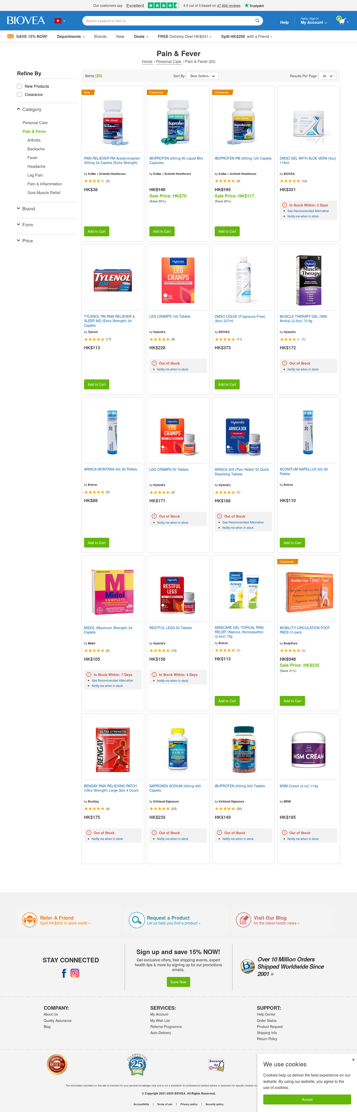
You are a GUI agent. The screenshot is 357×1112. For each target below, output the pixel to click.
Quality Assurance (58, 1020)
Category (32, 109)
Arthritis (34, 140)
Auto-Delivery (160, 1032)
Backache (36, 149)
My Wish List (160, 1020)
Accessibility (141, 1104)
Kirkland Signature (166, 801)
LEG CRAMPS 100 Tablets (169, 316)
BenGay (93, 801)
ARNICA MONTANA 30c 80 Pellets (110, 469)
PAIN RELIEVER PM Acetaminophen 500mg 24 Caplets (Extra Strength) (112, 160)
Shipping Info (267, 1032)
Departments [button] (69, 36)
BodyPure (291, 643)
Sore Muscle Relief (43, 192)
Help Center (266, 1014)
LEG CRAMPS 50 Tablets (168, 469)
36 (324, 75)
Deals (139, 36)
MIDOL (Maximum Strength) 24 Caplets (108, 629)
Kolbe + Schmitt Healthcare (107, 173)
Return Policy (267, 1038)
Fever (32, 157)
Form (27, 224)
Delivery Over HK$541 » (185, 36)
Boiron (92, 484)
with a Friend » (246, 36)
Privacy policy (189, 1104)
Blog (47, 1026)
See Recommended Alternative (308, 211)
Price (27, 240)
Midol (91, 643)
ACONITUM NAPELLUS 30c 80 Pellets (304, 471)
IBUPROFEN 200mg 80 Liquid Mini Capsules (176, 160)
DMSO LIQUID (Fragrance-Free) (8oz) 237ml (240, 318)
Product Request (270, 1026)
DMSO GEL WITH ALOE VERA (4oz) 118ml (308, 160)
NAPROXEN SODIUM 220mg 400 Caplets (175, 788)
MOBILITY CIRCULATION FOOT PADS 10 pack (305, 629)
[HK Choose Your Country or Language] (60, 20)
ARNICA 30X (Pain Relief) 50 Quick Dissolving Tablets (242, 471)
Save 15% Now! (31, 36)
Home (147, 61)
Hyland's (159, 332)
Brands (100, 36)
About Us (51, 1014)
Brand (28, 208)
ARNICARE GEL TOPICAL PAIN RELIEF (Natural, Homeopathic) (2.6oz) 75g (239, 632)
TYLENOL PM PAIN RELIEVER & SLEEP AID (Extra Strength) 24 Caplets (109, 320)
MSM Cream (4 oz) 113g (299, 786)
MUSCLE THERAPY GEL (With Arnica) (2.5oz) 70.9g (303, 318)
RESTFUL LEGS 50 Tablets (170, 627)
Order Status (267, 1020)
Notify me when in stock (303, 216)
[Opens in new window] (64, 973)
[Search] (257, 21)
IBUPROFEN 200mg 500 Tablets (240, 786)
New (120, 36)
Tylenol (93, 332)
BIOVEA (289, 173)
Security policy (215, 1104)
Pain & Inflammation (44, 184)
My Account (159, 1014)
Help (284, 22)
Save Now (178, 981)
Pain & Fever (34, 131)
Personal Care (169, 61)
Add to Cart (96, 231)
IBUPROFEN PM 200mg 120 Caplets (243, 158)
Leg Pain (35, 175)
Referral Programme (166, 1026)
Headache (36, 166)
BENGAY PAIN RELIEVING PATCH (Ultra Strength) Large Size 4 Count (111, 788)
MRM (287, 801)
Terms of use (164, 1104)
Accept (307, 1099)
